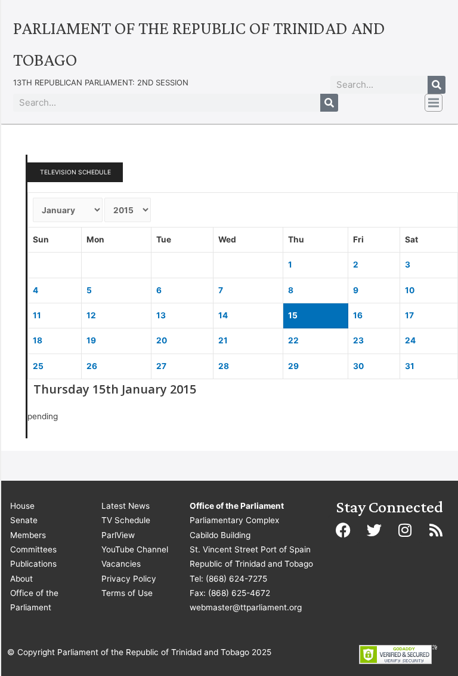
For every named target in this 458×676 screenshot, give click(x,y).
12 (91, 315)
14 (223, 315)
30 (358, 366)
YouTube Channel (134, 549)
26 (91, 366)
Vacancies (121, 564)
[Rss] (436, 530)
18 (37, 340)
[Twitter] (374, 530)
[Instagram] (405, 530)
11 (37, 315)
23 (358, 340)
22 (293, 340)
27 (161, 366)
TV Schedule (125, 520)
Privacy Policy (128, 578)
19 (91, 340)
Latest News (125, 506)
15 (293, 315)
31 (409, 366)
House (22, 506)
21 (223, 340)
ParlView (118, 535)
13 (161, 315)
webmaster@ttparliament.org (246, 607)
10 (409, 290)
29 (293, 366)
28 (223, 366)
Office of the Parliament (34, 600)
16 (358, 315)
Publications (33, 564)
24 (410, 340)
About (21, 578)
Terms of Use (127, 593)
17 (409, 315)
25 (38, 366)
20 (161, 340)
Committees (33, 549)
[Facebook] (343, 530)
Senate (24, 520)
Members (28, 535)
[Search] (436, 85)
